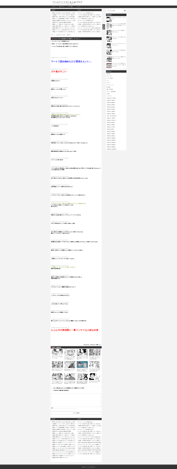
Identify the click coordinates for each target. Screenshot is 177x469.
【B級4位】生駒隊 (110, 124)
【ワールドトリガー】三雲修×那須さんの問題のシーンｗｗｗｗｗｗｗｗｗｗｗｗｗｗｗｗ (82, 370)
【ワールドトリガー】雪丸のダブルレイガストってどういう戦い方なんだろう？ (119, 65)
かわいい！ (109, 82)
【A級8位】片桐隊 (110, 113)
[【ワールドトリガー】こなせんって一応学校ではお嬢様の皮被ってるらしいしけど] (70, 376)
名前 (52, 407)
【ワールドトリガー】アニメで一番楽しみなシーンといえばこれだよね (94, 358)
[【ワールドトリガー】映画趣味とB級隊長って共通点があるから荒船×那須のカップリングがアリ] (82, 376)
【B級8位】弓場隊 (110, 133)
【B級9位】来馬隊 (110, 135)
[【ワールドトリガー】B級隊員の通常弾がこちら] (70, 364)
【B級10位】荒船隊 (110, 138)
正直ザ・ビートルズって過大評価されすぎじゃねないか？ (65, 43)
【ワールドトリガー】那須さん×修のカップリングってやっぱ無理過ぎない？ (69, 358)
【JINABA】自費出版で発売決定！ (61, 390)
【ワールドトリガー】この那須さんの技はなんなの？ (57, 369)
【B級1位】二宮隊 (110, 118)
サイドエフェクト (110, 84)
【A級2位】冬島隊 (110, 100)
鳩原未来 (108, 73)
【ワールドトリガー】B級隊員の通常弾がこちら (69, 369)
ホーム (54, 6)
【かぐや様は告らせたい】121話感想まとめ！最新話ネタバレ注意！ (69, 388)
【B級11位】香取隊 (110, 140)
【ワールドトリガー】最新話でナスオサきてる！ (94, 381)
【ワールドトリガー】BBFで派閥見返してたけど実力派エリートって (119, 25)
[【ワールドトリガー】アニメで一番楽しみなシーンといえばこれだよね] (94, 352)
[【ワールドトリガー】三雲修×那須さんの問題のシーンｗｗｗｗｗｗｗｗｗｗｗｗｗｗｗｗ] (82, 364)
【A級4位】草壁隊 (110, 104)
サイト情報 (70, 6)
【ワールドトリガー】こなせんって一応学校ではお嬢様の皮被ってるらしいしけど (69, 382)
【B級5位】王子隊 (110, 126)
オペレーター (109, 75)
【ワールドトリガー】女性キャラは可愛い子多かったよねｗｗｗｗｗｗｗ (94, 370)
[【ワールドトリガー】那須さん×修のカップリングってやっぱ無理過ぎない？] (70, 352)
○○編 (108, 93)
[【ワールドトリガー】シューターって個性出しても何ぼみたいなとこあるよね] (57, 376)
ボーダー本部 (109, 78)
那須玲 (99, 344)
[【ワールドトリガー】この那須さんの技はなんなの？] (57, 364)
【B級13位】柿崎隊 (110, 144)
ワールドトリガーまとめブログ (67, 2)
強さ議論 (108, 87)
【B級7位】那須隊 (110, 131)
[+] (112, 78)
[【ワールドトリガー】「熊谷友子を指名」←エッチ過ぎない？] (82, 352)
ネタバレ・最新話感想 (111, 91)
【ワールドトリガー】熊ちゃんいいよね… (57, 357)
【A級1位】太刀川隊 (111, 98)
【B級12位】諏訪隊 (110, 142)
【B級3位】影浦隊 (110, 122)
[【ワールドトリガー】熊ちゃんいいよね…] (57, 352)
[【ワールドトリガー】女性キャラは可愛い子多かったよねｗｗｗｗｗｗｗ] (94, 364)
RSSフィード (61, 6)
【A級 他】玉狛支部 (111, 115)
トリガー (108, 95)
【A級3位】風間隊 (110, 102)
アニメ (108, 80)
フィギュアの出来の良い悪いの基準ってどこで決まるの (65, 46)
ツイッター (79, 6)
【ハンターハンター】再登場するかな (60, 41)
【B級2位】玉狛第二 (111, 120)
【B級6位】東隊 (110, 129)
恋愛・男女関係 (110, 89)
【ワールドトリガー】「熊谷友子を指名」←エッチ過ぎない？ (82, 358)
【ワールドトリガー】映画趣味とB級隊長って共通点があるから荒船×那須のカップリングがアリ (82, 382)
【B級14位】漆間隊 (110, 146)
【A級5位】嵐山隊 (110, 107)
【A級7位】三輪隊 (110, 111)
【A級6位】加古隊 (110, 109)
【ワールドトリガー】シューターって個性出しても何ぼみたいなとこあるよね (57, 382)
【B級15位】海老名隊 (111, 149)
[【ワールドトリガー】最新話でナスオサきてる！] (94, 376)
